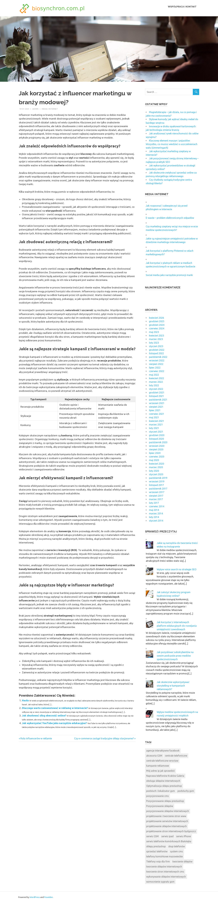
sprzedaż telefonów (156, 851)
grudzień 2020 (156, 435)
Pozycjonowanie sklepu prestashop (165, 801)
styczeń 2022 (156, 389)
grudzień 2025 (156, 321)
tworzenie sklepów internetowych (164, 866)
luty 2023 (154, 342)
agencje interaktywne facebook (162, 750)
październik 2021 (158, 399)
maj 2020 (154, 460)
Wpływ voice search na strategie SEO (176, 569)
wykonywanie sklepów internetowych (166, 876)
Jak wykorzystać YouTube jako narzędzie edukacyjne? (54, 723)
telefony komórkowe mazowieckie (164, 856)
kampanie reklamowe (157, 765)
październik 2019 (158, 478)
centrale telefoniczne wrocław (162, 760)
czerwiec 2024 (156, 328)
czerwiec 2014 (156, 506)
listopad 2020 (156, 438)
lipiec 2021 (154, 410)
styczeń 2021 (156, 431)
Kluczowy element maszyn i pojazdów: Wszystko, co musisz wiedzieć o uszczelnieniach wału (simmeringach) (171, 144)
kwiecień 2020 (156, 463)
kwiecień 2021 (156, 421)
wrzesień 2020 (156, 446)
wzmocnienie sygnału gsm (160, 881)
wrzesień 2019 (156, 481)
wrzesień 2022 (156, 360)
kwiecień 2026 (156, 317)
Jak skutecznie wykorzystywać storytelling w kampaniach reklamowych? (173, 686)
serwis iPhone (183, 836)
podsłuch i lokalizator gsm (160, 791)
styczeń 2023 (156, 346)
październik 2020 (158, 442)
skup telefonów (176, 846)
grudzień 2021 (156, 392)
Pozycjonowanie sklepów (159, 806)
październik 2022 (158, 357)
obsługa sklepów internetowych (163, 780)
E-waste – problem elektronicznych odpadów (170, 217)
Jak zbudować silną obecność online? (44, 715)
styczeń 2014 (156, 520)
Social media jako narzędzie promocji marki (169, 275)
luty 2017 (154, 502)
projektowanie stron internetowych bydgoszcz (171, 831)
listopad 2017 (156, 485)
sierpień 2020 (156, 449)
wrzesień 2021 (156, 403)
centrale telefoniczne (176, 755)
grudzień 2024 (156, 325)
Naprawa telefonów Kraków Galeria (165, 775)
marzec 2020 (156, 467)
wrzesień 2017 (156, 492)
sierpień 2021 (156, 406)
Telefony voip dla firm (158, 861)
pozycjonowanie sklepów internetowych (167, 811)
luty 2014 (154, 517)
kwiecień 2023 (156, 335)
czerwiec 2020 (156, 456)
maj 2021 (154, 417)
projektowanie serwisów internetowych (167, 821)
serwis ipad (167, 836)
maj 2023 (154, 332)
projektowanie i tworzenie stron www (166, 816)
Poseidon (48, 897)
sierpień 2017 (156, 495)
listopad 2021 (156, 396)
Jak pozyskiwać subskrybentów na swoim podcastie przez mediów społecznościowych (175, 656)
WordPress (35, 897)
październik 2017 (158, 488)
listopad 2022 (156, 353)
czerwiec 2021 (156, 414)
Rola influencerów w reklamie (36, 738)
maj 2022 (154, 374)
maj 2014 (154, 510)
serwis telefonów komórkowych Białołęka (168, 841)
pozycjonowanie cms (157, 796)
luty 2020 (154, 470)
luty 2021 (154, 428)
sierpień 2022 (156, 364)
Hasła (25, 700)
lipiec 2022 (154, 367)
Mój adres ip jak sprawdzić (160, 770)
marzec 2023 (156, 339)
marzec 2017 (156, 499)
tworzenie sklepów (182, 861)
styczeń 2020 (156, 474)
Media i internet (50, 109)
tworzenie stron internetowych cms (165, 871)
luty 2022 (154, 385)
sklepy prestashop (156, 846)
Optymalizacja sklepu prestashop (164, 786)
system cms (176, 851)
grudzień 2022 (156, 349)
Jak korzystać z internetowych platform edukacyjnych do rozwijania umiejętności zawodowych (177, 626)
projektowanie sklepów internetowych (166, 826)
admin (35, 109)
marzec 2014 (156, 513)
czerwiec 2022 (156, 371)
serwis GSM (152, 836)
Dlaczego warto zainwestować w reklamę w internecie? (55, 708)
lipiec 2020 (154, 453)
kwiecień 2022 (156, 378)
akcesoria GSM (154, 755)
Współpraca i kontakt (182, 6)
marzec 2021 (156, 424)
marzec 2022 (156, 381)
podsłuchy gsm (186, 791)
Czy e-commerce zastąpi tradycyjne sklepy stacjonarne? (104, 738)
